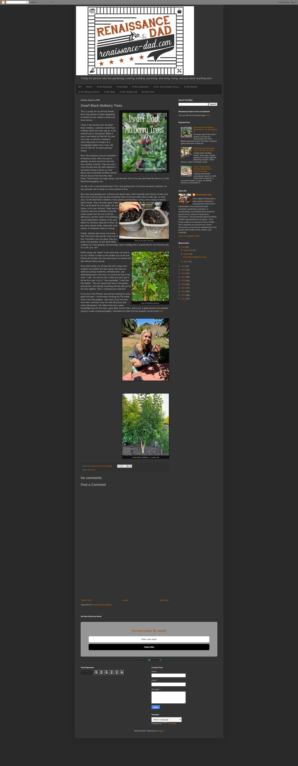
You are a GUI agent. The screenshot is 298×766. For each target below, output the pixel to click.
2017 (183, 288)
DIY (80, 86)
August (186, 254)
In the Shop (109, 92)
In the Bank (122, 86)
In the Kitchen (190, 86)
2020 (183, 277)
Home (89, 86)
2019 (183, 281)
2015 (183, 295)
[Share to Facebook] (127, 466)
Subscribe (149, 647)
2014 (183, 299)
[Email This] (118, 466)
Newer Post (86, 600)
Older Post (164, 600)
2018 (183, 284)
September (188, 250)
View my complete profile (189, 236)
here (161, 311)
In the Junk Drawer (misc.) (166, 86)
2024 (183, 247)
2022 (183, 270)
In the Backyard (104, 86)
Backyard (91, 470)
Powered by (141, 660)
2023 (183, 266)
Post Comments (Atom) (102, 605)
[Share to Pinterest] (130, 466)
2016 (183, 291)
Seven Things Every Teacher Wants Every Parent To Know (202, 169)
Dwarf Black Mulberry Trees (194, 257)
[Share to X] (124, 466)
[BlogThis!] (121, 466)
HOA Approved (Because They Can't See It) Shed (204, 149)
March (186, 261)
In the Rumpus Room (88, 92)
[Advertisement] (125, 576)
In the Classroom (140, 86)
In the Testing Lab (128, 92)
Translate (172, 723)
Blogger (160, 731)
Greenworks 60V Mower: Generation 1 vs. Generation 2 (205, 129)
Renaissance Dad (203, 195)
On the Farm (148, 92)
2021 (183, 273)
